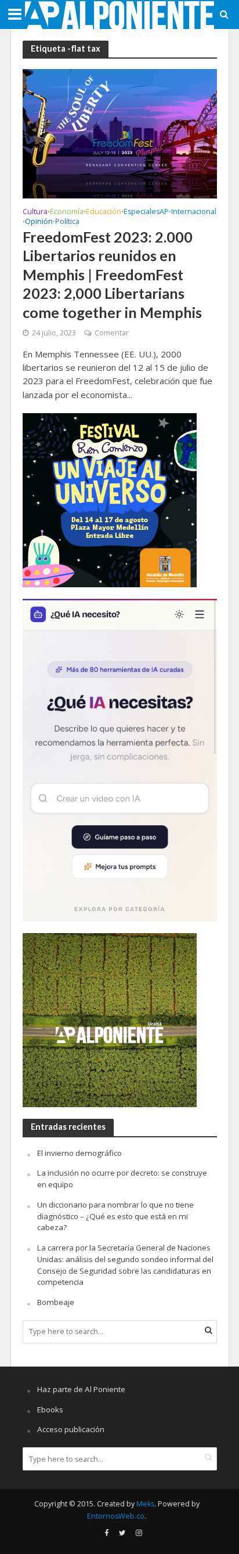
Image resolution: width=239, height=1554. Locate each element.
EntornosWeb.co (115, 1516)
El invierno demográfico (79, 1153)
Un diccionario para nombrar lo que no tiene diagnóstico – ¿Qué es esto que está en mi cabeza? (115, 1216)
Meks (145, 1504)
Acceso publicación (70, 1429)
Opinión (39, 222)
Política (67, 222)
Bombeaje (55, 1302)
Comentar (112, 333)
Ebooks (50, 1409)
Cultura (35, 212)
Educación (103, 212)
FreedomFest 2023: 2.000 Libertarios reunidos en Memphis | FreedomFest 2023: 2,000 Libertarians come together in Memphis (112, 274)
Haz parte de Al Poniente (81, 1389)
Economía (67, 212)
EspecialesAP (146, 212)
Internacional (193, 212)
